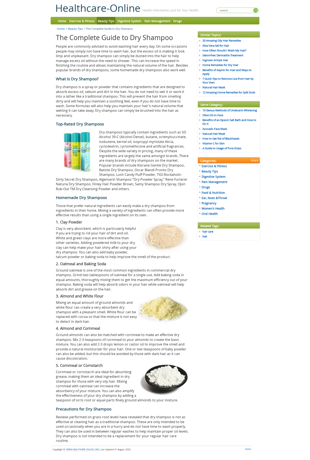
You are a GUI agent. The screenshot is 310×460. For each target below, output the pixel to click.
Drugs (177, 21)
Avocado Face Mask (214, 129)
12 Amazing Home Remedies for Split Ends (228, 92)
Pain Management (157, 21)
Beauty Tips (106, 21)
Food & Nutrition (213, 193)
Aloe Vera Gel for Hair (215, 45)
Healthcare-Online (97, 8)
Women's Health (213, 208)
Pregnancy (209, 203)
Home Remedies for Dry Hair (220, 65)
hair (204, 236)
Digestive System (129, 21)
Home (62, 21)
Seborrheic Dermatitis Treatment (222, 55)
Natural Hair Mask (213, 87)
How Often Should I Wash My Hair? (224, 50)
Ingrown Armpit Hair (215, 60)
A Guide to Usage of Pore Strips (221, 148)
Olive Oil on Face (212, 115)
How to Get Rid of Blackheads (220, 138)
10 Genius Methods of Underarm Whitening (229, 110)
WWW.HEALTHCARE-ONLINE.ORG (82, 449)
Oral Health (210, 214)
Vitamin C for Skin (213, 143)
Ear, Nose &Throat (214, 198)
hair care (207, 231)
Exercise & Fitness (82, 21)
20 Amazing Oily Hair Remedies (221, 40)
